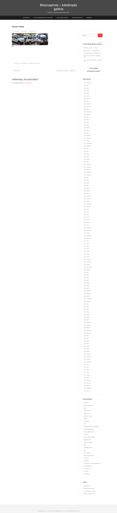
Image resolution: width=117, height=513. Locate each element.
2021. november (87, 230)
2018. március (87, 346)
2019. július (86, 304)
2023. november (87, 167)
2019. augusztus (87, 301)
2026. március (87, 96)
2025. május (86, 122)
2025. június (86, 119)
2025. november (87, 106)
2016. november (87, 383)
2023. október (87, 169)
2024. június (86, 151)
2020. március (87, 283)
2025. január (86, 132)
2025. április (86, 125)
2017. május (86, 369)
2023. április (86, 185)
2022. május (86, 214)
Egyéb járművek (87, 410)
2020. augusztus (87, 269)
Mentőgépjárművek (88, 447)
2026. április (86, 93)
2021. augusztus (87, 238)
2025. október (87, 109)
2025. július (86, 117)
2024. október (87, 140)
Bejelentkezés (87, 486)
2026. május (86, 90)
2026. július (86, 85)
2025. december (87, 104)
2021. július (86, 240)
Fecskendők (86, 421)
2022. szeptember (88, 204)
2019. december (87, 290)
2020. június (86, 275)
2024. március (87, 159)
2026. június (86, 88)
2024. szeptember (88, 143)
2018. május (86, 340)
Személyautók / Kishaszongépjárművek (92, 463)
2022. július (86, 209)
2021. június (86, 243)
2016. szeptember (88, 388)
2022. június (86, 211)
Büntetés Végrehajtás (88, 405)
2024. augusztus (87, 146)
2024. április (86, 156)
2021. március (87, 251)
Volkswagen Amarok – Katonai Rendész (92, 53)
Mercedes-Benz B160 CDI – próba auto (66, 70)
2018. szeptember (88, 330)
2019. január (86, 319)
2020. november (87, 261)
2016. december (87, 380)
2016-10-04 (24, 31)
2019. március (87, 314)
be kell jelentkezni (28, 83)
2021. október (87, 233)
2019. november (87, 293)
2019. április (86, 312)
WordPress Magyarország (89, 493)
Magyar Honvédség (88, 442)
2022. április (86, 217)
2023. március (87, 188)
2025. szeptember (88, 111)
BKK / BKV (86, 402)
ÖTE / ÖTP (86, 458)
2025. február (87, 130)
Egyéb (85, 408)
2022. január (86, 225)
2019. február (87, 317)
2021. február (87, 254)
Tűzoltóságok (87, 474)
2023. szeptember (88, 172)
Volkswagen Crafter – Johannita (91, 47)
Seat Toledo (16, 70)
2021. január (86, 256)
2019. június (86, 306)
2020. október (87, 264)
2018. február (87, 348)
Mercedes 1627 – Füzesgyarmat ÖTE (92, 50)
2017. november (87, 356)
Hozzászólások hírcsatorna (89, 491)
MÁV (85, 445)
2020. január (86, 288)
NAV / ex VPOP (87, 452)
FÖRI (85, 424)
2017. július (86, 364)
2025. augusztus (87, 114)
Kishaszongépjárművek (89, 431)
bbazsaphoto (16, 31)
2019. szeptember (88, 298)
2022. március (87, 219)
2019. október (87, 296)
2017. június (86, 367)
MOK (85, 450)
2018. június (86, 338)
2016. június (86, 390)
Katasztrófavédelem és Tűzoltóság (43, 17)
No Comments (32, 31)
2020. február (87, 285)
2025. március (87, 127)
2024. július (86, 148)
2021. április (86, 248)
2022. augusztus (87, 206)
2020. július (86, 272)
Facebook (89, 17)
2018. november (87, 325)
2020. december (87, 259)
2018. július (86, 335)
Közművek (86, 434)
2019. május (86, 309)
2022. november (87, 198)
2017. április (86, 372)
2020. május (86, 277)
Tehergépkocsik (87, 468)
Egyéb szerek (87, 413)
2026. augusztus (87, 82)
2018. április (86, 343)
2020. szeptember (88, 267)
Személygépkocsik (34, 63)
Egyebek (86, 418)
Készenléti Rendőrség (88, 429)
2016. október (87, 385)
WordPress (77, 511)
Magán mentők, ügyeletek (89, 437)
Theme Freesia (65, 511)
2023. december (87, 164)
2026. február (87, 98)
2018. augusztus (87, 333)
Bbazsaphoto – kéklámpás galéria (58, 7)
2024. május (86, 154)
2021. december (87, 227)
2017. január (86, 377)
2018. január (86, 351)
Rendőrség (26, 17)
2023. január (86, 193)
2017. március (87, 375)
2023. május (86, 182)
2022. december (87, 196)
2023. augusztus (87, 175)
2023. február (87, 190)
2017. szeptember (88, 362)
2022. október (87, 201)
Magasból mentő (87, 439)
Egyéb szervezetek (77, 17)
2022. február (87, 222)
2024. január (86, 161)
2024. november (87, 138)
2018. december (87, 322)
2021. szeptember (88, 235)
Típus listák (86, 471)
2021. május (86, 246)
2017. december (87, 354)
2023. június (86, 180)
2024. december (87, 135)
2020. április (86, 280)
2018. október (87, 327)
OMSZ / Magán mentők (62, 17)
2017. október (87, 359)
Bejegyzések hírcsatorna (89, 488)
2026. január (86, 101)
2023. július (86, 177)
